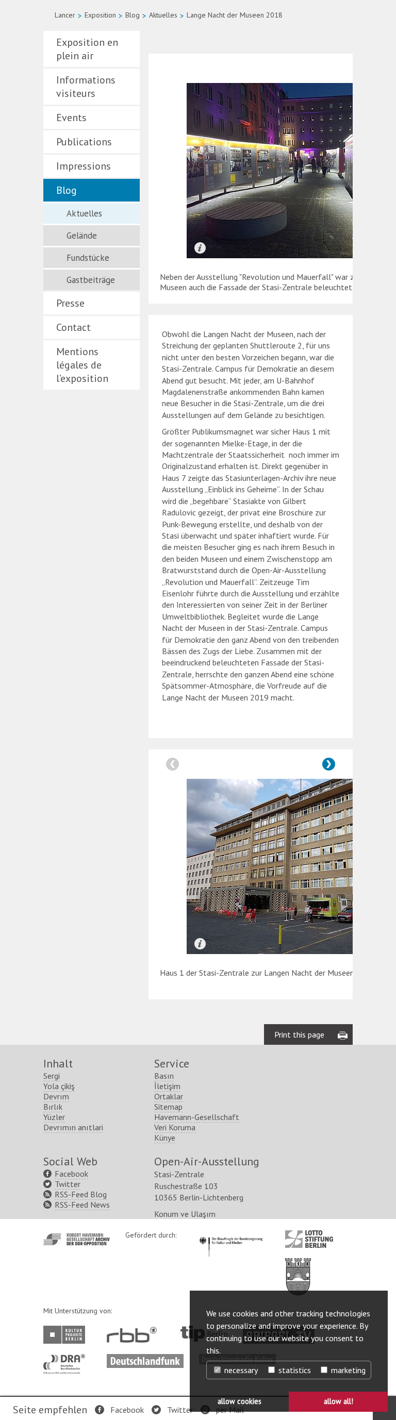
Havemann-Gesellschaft (196, 1117)
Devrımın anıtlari (73, 1127)
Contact (73, 327)
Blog (132, 15)
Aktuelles (163, 15)
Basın (164, 1076)
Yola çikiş (59, 1086)
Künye (164, 1137)
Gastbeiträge (91, 280)
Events (71, 117)
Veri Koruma (174, 1127)
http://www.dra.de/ (67, 1359)
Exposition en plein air (87, 49)
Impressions (83, 166)
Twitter (180, 1410)
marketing (347, 1370)
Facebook (127, 1410)
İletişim (167, 1086)
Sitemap (168, 1106)
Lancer (65, 15)
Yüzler (54, 1117)
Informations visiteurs (86, 86)
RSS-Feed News (82, 1204)
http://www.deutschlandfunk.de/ (145, 1359)
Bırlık (52, 1106)
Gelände (82, 235)
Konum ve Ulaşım (185, 1214)
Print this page (299, 1034)
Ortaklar (168, 1096)
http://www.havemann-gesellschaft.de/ (76, 1239)
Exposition (100, 15)
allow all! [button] (338, 1401)
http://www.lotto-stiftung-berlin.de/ (309, 1239)
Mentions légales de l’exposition (82, 365)
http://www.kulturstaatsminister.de (231, 1235)
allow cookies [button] (239, 1401)
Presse (70, 303)
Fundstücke (88, 257)
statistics (293, 1370)
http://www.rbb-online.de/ (134, 1335)
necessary (240, 1370)
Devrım (56, 1096)
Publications (84, 141)
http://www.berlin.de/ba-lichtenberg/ (298, 1268)
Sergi (51, 1076)
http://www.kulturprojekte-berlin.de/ (66, 1335)
